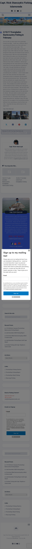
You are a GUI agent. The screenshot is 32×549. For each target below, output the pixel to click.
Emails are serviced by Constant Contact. (14, 289)
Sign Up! (16, 293)
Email (5, 275)
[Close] (29, 250)
